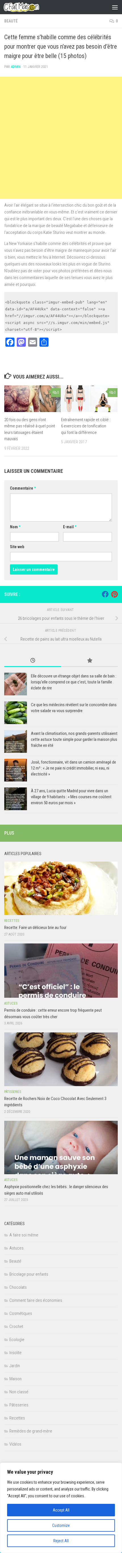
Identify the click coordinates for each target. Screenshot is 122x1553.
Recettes (11, 921)
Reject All (61, 1541)
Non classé (18, 1391)
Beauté (11, 21)
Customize (61, 1525)
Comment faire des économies (35, 1300)
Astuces (10, 1003)
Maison (15, 1378)
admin (16, 67)
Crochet (16, 1326)
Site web (17, 546)
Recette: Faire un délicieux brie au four (35, 927)
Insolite (15, 1352)
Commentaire (23, 488)
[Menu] (115, 7)
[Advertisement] (61, 138)
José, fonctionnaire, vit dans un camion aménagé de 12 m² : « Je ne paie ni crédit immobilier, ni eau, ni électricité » (73, 768)
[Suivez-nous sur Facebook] (105, 594)
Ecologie (16, 1339)
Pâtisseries (12, 1092)
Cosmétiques (20, 1313)
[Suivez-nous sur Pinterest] (114, 594)
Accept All (61, 1510)
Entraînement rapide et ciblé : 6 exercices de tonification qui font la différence (85, 426)
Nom (15, 527)
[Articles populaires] (89, 661)
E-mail (69, 527)
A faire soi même (23, 1235)
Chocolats (18, 1287)
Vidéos (15, 1444)
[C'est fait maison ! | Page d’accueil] (27, 7)
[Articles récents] (32, 661)
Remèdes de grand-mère (30, 1431)
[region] (61, 1508)
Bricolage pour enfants (28, 1274)
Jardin (14, 1365)
